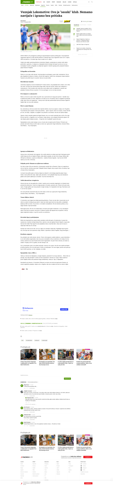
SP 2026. (27, 5)
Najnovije (32, 5)
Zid (44, 2)
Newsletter (83, 473)
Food (45, 469)
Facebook (84, 463)
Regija (22, 467)
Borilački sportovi (66, 5)
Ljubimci (46, 467)
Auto (45, 473)
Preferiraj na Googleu (87, 21)
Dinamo (47, 5)
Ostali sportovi (75, 5)
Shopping (46, 463)
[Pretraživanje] (91, 2)
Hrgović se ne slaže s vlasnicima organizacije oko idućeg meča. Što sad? (84, 49)
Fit (45, 475)
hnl (22, 340)
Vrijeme (70, 469)
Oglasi (64, 2)
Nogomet (43, 5)
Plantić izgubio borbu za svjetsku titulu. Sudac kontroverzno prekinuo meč (84, 35)
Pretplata (39, 2)
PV (21, 415)
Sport (53, 2)
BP (21, 385)
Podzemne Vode (30, 397)
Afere (22, 477)
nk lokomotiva (29, 340)
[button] (22, 354)
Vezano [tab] (89, 24)
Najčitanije (37, 5)
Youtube (84, 465)
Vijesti (48, 2)
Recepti (58, 465)
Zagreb (22, 469)
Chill (45, 477)
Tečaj (70, 463)
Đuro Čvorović (27, 407)
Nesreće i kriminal (24, 471)
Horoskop (46, 479)
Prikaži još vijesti (82, 54)
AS (51, 64)
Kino (69, 467)
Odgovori (58, 471)
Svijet (22, 463)
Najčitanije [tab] (83, 24)
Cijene (69, 2)
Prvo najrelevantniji (32, 382)
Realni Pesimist (27, 422)
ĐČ (22, 408)
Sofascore (30, 315)
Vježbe (58, 469)
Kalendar (22, 475)
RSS (69, 471)
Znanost (22, 473)
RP (21, 423)
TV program (71, 465)
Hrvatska (22, 465)
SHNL (56, 5)
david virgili (44, 340)
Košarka (60, 5)
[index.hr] (28, 2)
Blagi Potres (26, 384)
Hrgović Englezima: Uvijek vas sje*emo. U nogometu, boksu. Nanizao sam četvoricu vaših (83, 40)
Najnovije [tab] (76, 24)
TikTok (84, 469)
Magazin (47, 461)
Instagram (85, 467)
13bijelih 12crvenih (28, 391)
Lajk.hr (58, 467)
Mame (46, 471)
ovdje (51, 326)
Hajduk (52, 5)
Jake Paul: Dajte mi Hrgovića (82, 44)
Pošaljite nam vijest (84, 471)
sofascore (37, 340)
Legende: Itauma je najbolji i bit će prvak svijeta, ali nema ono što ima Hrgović (84, 30)
